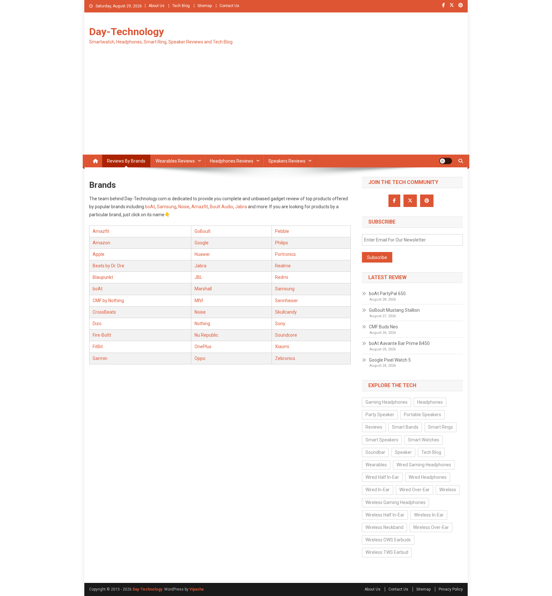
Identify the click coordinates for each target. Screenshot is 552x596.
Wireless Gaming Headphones (395, 502)
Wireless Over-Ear (431, 527)
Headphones (430, 402)
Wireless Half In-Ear (384, 514)
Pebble (282, 231)
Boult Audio (221, 206)
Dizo (97, 323)
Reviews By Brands (126, 161)
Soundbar (375, 452)
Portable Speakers (422, 414)
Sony (280, 323)
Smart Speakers (381, 439)
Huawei (202, 254)
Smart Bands (405, 427)
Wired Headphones (428, 477)
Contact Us (229, 6)
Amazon (101, 242)
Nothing (202, 323)
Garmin (100, 358)
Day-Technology (126, 32)
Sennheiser (286, 300)
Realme (283, 265)
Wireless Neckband (384, 527)
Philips (281, 242)
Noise (183, 206)
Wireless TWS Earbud (386, 552)
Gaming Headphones (386, 402)
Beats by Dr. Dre (108, 265)
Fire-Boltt (102, 335)
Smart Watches (423, 439)
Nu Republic (206, 335)
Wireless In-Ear (429, 514)
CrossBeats (104, 312)
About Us (157, 6)
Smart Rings (440, 427)
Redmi (281, 277)
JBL (198, 277)
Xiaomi (282, 346)
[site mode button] (445, 161)
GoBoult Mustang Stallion (394, 310)
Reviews (373, 427)
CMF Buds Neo (383, 326)
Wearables (376, 464)
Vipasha (196, 589)
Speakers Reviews (286, 161)
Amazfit (199, 206)
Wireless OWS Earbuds (388, 539)
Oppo (200, 358)
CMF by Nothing (108, 300)
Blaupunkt (103, 277)
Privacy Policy (451, 589)
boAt (150, 206)
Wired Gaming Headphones (423, 464)
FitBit (98, 346)
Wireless (447, 489)
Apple (98, 254)
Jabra (241, 206)
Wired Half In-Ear (382, 477)
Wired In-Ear (377, 489)
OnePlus (203, 346)
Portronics (285, 254)
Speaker (403, 452)
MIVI (199, 300)
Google (202, 242)
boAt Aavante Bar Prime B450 (399, 343)
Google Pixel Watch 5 (390, 360)
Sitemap (204, 6)
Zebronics (285, 358)
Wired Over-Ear (414, 489)
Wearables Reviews (175, 161)
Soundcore (286, 335)
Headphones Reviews (231, 161)
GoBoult (203, 231)
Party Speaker (379, 414)
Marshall (203, 288)
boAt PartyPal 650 (387, 293)
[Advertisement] (276, 106)
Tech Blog (181, 6)
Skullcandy (286, 312)
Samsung (166, 206)
